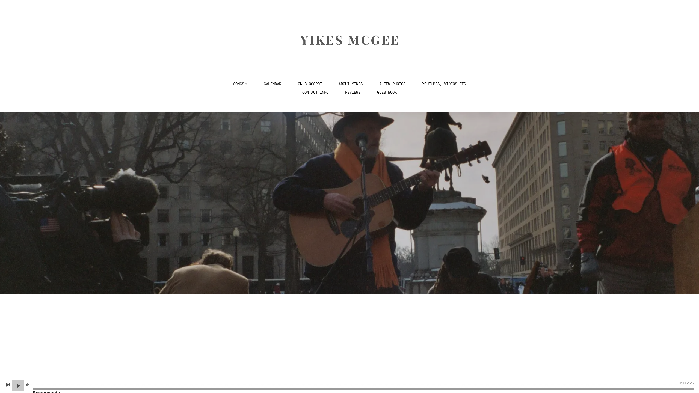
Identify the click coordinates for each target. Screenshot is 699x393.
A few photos (392, 83)
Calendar (272, 83)
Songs (238, 83)
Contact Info (315, 92)
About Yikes (351, 83)
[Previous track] (7, 384)
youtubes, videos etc (444, 83)
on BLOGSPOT (310, 83)
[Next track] (27, 384)
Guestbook (387, 92)
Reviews (352, 92)
